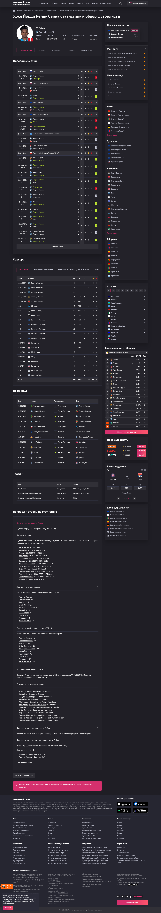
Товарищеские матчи (90, 833)
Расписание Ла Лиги (117, 522)
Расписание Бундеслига (118, 525)
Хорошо (8, 908)
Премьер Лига (44, 83)
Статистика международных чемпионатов (73, 270)
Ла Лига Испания (19, 828)
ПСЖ (113, 193)
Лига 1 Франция (19, 833)
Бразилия (114, 272)
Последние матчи (25, 50)
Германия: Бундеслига (118, 127)
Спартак (114, 217)
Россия (113, 244)
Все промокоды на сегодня (57, 858)
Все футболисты (19, 863)
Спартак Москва (114, 92)
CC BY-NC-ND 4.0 (122, 884)
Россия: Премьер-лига (119, 115)
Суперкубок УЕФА (88, 836)
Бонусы (63, 3)
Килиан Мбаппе (19, 855)
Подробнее (126, 494)
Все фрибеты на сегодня (57, 861)
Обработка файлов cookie (126, 855)
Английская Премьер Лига (23, 825)
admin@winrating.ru (69, 899)
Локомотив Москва (115, 88)
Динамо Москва (114, 84)
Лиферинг (23, 618)
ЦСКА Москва (113, 80)
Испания (114, 252)
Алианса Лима (25, 548)
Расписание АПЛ (115, 515)
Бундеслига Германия (21, 830)
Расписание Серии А (117, 518)
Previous (118, 498)
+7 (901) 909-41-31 (61, 891)
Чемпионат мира (116, 158)
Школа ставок (105, 3)
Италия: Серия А (116, 119)
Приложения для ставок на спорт (94, 847)
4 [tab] (129, 499)
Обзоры (71, 3)
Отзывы (95, 3)
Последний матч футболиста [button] (30, 669)
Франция (113, 248)
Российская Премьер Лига (23, 836)
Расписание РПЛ (115, 511)
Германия (113, 264)
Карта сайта (86, 886)
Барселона (115, 177)
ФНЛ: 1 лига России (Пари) (49, 153)
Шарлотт (22, 569)
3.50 (126, 489)
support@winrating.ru (54, 897)
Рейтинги (54, 3)
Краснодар (115, 229)
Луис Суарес (18, 861)
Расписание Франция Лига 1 (120, 529)
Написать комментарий (24, 775)
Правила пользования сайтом (128, 858)
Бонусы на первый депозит (58, 850)
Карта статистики (123, 853)
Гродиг (22, 553)
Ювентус (114, 205)
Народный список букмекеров (93, 853)
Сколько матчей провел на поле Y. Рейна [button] (35, 628)
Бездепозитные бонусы (56, 853)
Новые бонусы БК (54, 847)
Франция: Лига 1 (116, 131)
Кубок (41, 71)
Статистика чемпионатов (43, 270)
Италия (113, 268)
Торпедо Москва (26, 571)
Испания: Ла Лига (118, 111)
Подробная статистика (126, 432)
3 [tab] (126, 499)
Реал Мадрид (116, 173)
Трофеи (71, 50)
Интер (113, 201)
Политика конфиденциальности (92, 884)
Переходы (56, 50)
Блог (87, 3)
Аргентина (114, 276)
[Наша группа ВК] (122, 896)
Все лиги (16, 838)
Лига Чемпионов (88, 825)
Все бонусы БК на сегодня (57, 863)
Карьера (41, 50)
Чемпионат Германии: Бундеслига (121, 61)
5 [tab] (131, 499)
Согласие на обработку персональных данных (131, 862)
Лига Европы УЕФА (117, 150)
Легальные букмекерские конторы (95, 855)
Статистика (44, 3)
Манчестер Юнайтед (119, 209)
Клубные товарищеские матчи (48, 134)
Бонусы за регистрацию (57, 855)
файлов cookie (8, 903)
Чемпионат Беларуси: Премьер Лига (122, 53)
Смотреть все (112, 135)
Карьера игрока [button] (24, 535)
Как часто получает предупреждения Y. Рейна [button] (38, 740)
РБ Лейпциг (24, 558)
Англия (113, 256)
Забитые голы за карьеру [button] (28, 587)
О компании (121, 847)
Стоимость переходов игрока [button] (30, 684)
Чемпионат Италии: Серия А (119, 65)
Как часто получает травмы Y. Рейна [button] (33, 728)
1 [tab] (122, 499)
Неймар (16, 853)
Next (134, 498)
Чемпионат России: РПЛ (117, 69)
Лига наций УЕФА (117, 154)
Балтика (20, 678)
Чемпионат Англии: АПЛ (117, 57)
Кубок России (87, 828)
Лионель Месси (19, 850)
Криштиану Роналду (20, 847)
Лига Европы (87, 823)
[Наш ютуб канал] (126, 896)
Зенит (110, 96)
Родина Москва (25, 574)
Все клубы (51, 838)
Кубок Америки (116, 162)
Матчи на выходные (118, 536)
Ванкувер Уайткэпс (27, 564)
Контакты (120, 850)
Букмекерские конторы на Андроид (95, 863)
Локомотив (115, 221)
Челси (113, 197)
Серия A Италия (19, 823)
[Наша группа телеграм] (118, 896)
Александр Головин (20, 858)
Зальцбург (23, 550)
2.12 (112, 489)
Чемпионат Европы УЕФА (120, 146)
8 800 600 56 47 (63, 893)
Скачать (80, 3)
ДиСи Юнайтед (25, 566)
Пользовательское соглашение (92, 879)
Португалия (114, 260)
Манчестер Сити (117, 181)
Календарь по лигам (118, 532)
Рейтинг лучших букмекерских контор (96, 850)
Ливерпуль (115, 185)
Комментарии (86, 50)
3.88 (140, 489)
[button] (126, 296)
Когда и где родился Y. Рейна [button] (30, 523)
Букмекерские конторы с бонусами (95, 861)
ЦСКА (113, 225)
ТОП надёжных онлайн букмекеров (95, 858)
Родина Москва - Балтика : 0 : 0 (32, 754)
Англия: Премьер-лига (118, 123)
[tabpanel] (126, 482)
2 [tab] (124, 499)
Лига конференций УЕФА (91, 830)
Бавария (114, 189)
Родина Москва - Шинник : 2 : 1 (32, 757)
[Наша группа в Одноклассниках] (130, 896)
